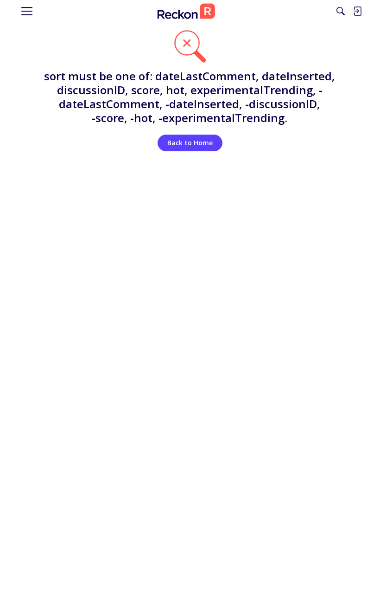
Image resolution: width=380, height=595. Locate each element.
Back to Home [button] (190, 142)
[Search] (340, 11)
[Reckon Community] (186, 11)
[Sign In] (357, 11)
